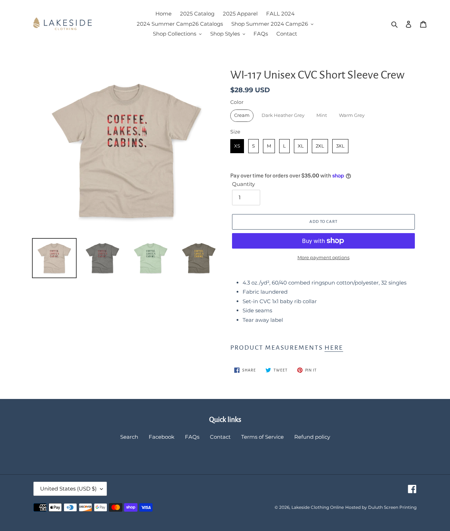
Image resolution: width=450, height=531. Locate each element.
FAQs (192, 436)
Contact (220, 436)
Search (129, 436)
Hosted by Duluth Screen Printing (381, 507)
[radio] (241, 116)
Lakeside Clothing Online (317, 507)
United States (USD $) (68, 488)
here (333, 347)
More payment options (323, 257)
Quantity (243, 184)
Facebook (161, 436)
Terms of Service (262, 436)
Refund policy (312, 436)
